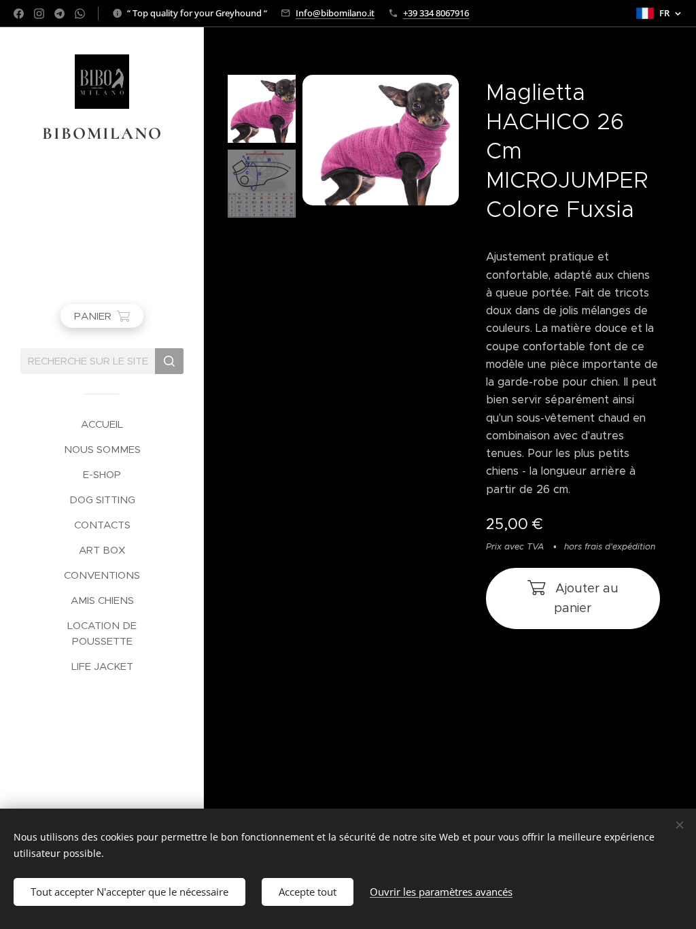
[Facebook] (18, 13)
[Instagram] (39, 13)
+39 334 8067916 (436, 13)
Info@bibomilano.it (335, 13)
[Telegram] (59, 13)
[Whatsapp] (79, 13)
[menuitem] (102, 424)
